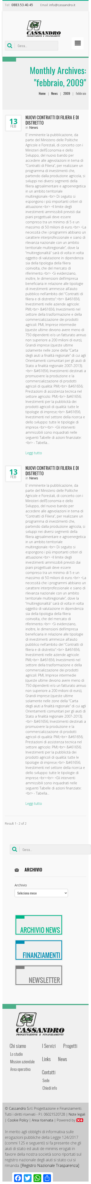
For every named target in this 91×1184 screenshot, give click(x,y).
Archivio (21, 885)
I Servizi (49, 1045)
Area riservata (42, 1120)
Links (46, 1059)
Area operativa (20, 1069)
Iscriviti (39, 975)
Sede (46, 1080)
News (54, 93)
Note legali (77, 1114)
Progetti (70, 1045)
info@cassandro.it (62, 5)
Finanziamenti (39, 950)
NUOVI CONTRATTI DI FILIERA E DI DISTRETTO (52, 120)
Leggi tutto (33, 453)
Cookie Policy (18, 1120)
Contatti (49, 1072)
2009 (66, 93)
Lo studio (16, 1054)
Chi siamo (18, 1045)
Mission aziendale (22, 1062)
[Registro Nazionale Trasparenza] (50, 1165)
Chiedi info (49, 1088)
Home (42, 93)
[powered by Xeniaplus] (79, 1120)
